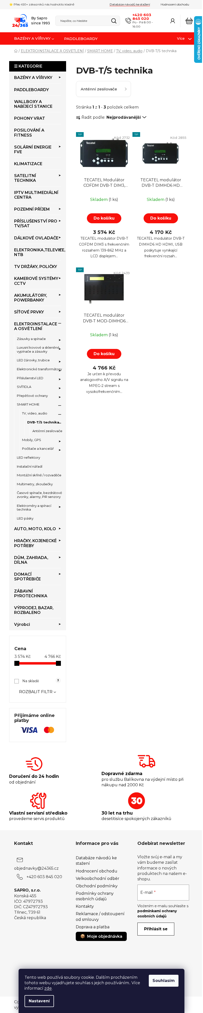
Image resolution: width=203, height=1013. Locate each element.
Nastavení (39, 1001)
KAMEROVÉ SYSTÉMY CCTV (36, 281)
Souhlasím (163, 980)
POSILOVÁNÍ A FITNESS (29, 132)
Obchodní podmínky (97, 886)
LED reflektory (28, 457)
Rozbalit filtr (35, 691)
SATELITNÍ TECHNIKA (25, 178)
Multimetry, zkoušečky (35, 484)
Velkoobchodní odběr (97, 878)
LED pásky (25, 518)
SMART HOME (28, 404)
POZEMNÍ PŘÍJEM (32, 209)
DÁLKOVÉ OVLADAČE (36, 238)
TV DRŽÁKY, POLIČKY (35, 266)
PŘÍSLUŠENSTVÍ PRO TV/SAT (35, 223)
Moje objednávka (104, 936)
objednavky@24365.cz (36, 868)
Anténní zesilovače (47, 431)
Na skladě (40, 681)
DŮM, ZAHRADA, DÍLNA (31, 560)
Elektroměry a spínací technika (34, 508)
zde (48, 988)
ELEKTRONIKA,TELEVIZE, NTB (37, 252)
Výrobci (22, 624)
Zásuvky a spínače (31, 339)
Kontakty (85, 906)
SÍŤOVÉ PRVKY (29, 312)
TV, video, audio (34, 413)
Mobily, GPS (31, 440)
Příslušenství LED (30, 378)
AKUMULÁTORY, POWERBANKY (30, 297)
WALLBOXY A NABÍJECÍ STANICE (33, 104)
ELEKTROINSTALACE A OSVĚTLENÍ (35, 326)
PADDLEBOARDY (31, 89)
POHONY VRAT (29, 118)
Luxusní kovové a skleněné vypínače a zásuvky (38, 349)
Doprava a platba (92, 927)
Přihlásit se (156, 929)
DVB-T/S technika (43, 422)
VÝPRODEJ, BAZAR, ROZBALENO (33, 610)
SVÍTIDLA (24, 387)
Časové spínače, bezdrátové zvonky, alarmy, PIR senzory (39, 495)
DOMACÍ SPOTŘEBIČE (27, 576)
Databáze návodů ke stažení (130, 4)
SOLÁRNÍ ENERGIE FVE (32, 149)
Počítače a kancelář (38, 448)
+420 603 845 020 (141, 16)
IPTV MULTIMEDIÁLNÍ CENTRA (36, 195)
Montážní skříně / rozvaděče (39, 475)
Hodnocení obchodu (175, 4)
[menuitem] (34, 38)
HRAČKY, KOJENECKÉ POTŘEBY (35, 543)
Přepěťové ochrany (32, 396)
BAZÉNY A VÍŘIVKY (33, 77)
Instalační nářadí (29, 466)
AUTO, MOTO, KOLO (35, 528)
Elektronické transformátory (39, 369)
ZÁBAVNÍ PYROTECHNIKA (30, 593)
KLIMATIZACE (28, 163)
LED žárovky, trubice (33, 360)
